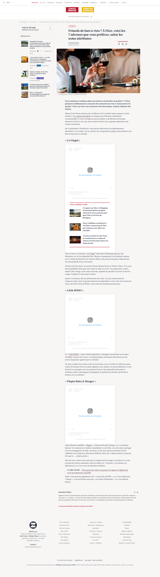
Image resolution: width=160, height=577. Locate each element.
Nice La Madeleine (64, 534)
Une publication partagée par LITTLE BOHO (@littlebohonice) (90, 348)
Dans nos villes (113, 2)
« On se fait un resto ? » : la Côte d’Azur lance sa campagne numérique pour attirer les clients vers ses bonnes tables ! (40, 60)
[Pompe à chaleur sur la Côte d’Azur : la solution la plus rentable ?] (24, 74)
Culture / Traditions (96, 543)
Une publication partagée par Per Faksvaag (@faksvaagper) (90, 198)
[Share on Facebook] (119, 44)
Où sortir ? (77, 2)
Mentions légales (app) (127, 534)
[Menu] (4, 3)
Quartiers (103, 2)
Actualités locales (65, 560)
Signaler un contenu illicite (127, 543)
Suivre (124, 2)
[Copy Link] (126, 44)
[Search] (80, 17)
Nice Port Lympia (64, 528)
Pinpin (89, 445)
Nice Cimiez (64, 531)
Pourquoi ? (59, 2)
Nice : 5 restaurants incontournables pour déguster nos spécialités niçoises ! (40, 94)
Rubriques (93, 2)
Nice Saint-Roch (64, 525)
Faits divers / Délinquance (96, 525)
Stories (127, 528)
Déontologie (127, 537)
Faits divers (50, 2)
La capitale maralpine (82, 116)
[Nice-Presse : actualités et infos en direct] (72, 9)
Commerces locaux (95, 537)
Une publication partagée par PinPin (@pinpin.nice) (90, 439)
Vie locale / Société (96, 522)
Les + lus (42, 2)
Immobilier (85, 2)
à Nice (113, 131)
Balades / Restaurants (93, 560)
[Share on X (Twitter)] (122, 44)
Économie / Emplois (95, 531)
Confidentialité (126, 522)
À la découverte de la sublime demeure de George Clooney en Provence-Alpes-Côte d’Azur (40, 86)
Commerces (68, 2)
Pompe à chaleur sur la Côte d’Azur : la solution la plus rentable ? (39, 73)
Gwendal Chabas (73, 43)
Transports (95, 534)
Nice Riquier (64, 537)
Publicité (127, 525)
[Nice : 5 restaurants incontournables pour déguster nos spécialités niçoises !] (24, 95)
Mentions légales (127, 531)
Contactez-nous (127, 540)
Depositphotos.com (80, 94)
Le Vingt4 (91, 254)
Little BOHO (74, 354)
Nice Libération (64, 522)
